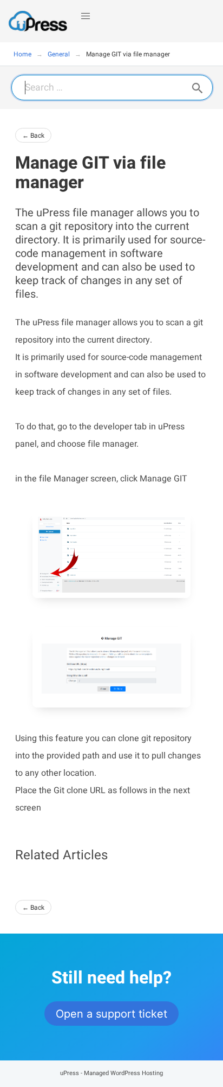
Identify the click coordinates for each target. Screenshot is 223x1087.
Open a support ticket (111, 1013)
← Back (33, 135)
